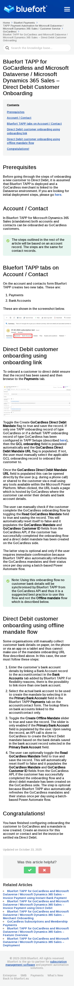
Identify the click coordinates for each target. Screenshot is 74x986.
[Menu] (67, 9)
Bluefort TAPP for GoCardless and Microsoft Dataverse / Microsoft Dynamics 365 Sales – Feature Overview (36, 932)
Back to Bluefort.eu (16, 978)
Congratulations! (18, 148)
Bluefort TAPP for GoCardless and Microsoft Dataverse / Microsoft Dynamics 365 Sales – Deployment (36, 942)
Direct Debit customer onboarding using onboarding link (33, 131)
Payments (37, 975)
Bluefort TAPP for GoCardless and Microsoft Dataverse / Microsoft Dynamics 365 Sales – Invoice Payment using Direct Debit (36, 905)
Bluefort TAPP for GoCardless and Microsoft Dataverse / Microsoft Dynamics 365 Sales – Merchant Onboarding (36, 915)
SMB (24, 975)
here (58, 194)
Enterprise (10, 975)
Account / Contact (19, 117)
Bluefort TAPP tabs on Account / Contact (34, 123)
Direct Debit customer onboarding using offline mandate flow (33, 141)
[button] (30, 870)
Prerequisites (15, 112)
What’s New (55, 975)
